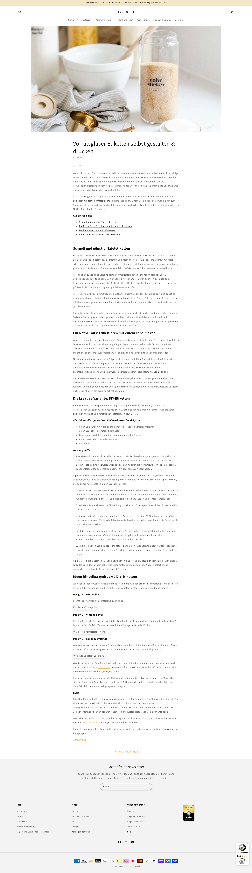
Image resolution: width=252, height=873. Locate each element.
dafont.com (104, 667)
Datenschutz (23, 821)
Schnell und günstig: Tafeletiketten (97, 222)
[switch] (242, 862)
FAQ (73, 821)
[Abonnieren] (149, 786)
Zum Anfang (79, 739)
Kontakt (75, 826)
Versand (75, 811)
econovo (121, 866)
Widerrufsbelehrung (26, 826)
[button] (20, 12)
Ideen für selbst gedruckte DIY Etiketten (100, 234)
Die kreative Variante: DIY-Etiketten (97, 230)
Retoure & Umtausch (81, 816)
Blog (129, 831)
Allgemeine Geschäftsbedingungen (33, 831)
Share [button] (79, 165)
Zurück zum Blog (128, 751)
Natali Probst (93, 722)
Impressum (22, 811)
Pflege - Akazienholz (136, 816)
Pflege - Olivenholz (135, 821)
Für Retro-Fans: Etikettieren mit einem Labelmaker (105, 226)
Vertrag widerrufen (81, 831)
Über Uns (131, 811)
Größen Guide (133, 826)
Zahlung (20, 816)
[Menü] (247, 844)
